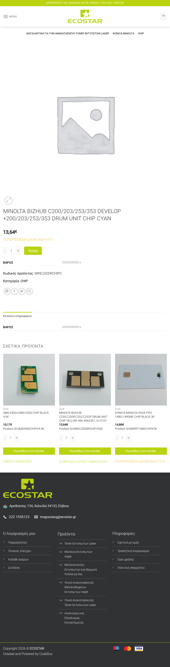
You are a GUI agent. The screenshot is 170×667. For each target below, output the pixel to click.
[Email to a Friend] (29, 291)
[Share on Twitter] (21, 291)
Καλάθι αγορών (18, 559)
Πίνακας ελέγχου (19, 551)
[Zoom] (9, 201)
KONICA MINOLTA (123, 33)
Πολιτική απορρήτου (131, 568)
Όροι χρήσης (126, 559)
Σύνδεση (14, 568)
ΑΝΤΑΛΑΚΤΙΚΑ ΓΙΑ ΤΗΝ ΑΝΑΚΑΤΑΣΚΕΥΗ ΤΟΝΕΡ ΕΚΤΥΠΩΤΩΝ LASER (67, 33)
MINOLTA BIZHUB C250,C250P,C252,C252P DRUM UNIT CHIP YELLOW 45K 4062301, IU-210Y (83, 416)
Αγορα (33, 251)
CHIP (141, 33)
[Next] (167, 412)
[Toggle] (61, 543)
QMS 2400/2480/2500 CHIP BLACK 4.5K (26, 415)
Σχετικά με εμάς (128, 542)
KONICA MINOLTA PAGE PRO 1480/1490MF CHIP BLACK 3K (135, 415)
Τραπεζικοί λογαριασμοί (133, 551)
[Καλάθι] (163, 16)
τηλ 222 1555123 (112, 2)
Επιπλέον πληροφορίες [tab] (17, 316)
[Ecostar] (85, 16)
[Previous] (3, 412)
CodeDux (45, 654)
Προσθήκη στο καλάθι (29, 451)
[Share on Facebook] (14, 291)
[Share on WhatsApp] (7, 291)
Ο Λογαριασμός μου (19, 533)
